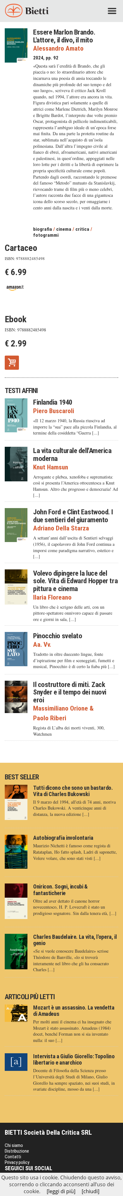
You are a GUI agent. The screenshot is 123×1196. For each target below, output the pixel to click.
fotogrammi (46, 235)
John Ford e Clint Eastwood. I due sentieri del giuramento (73, 516)
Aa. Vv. (42, 644)
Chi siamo (14, 1145)
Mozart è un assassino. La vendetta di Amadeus (73, 1010)
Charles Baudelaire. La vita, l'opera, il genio (75, 939)
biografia (42, 229)
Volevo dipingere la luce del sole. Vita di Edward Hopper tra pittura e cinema (75, 581)
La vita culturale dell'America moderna (72, 454)
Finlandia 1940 (52, 402)
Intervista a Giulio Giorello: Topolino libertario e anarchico (73, 1059)
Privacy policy (17, 1162)
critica (82, 229)
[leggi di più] (61, 1191)
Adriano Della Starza (61, 528)
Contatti (13, 1157)
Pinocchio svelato (57, 636)
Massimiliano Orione (63, 708)
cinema (63, 229)
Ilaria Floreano (52, 597)
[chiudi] (90, 1191)
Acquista (12, 362)
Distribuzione (17, 1151)
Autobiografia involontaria (63, 837)
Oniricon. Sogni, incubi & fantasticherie (60, 889)
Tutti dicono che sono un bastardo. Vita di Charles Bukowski (73, 790)
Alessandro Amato (58, 48)
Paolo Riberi (49, 718)
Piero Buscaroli (53, 411)
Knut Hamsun (50, 467)
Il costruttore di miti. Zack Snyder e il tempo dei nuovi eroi (69, 692)
